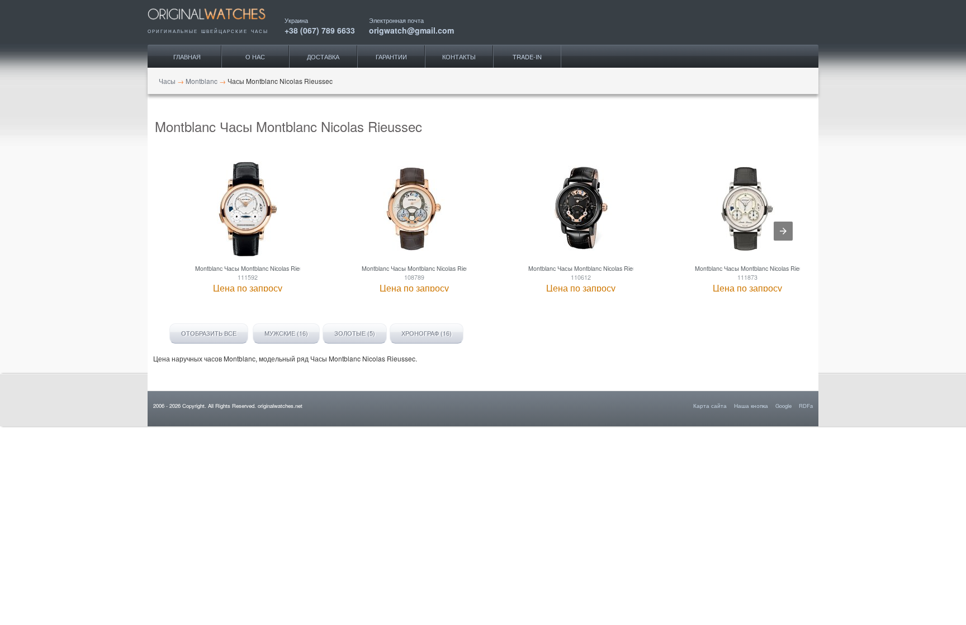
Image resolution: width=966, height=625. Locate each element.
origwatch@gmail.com (411, 29)
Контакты (459, 56)
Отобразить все (208, 333)
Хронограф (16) (426, 333)
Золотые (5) (354, 333)
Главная (187, 56)
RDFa (806, 406)
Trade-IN (527, 56)
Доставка (323, 56)
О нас (255, 56)
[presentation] (783, 231)
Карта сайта (710, 406)
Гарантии (391, 56)
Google (783, 406)
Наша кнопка (751, 406)
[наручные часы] (216, 23)
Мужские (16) (286, 333)
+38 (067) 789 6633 (320, 29)
